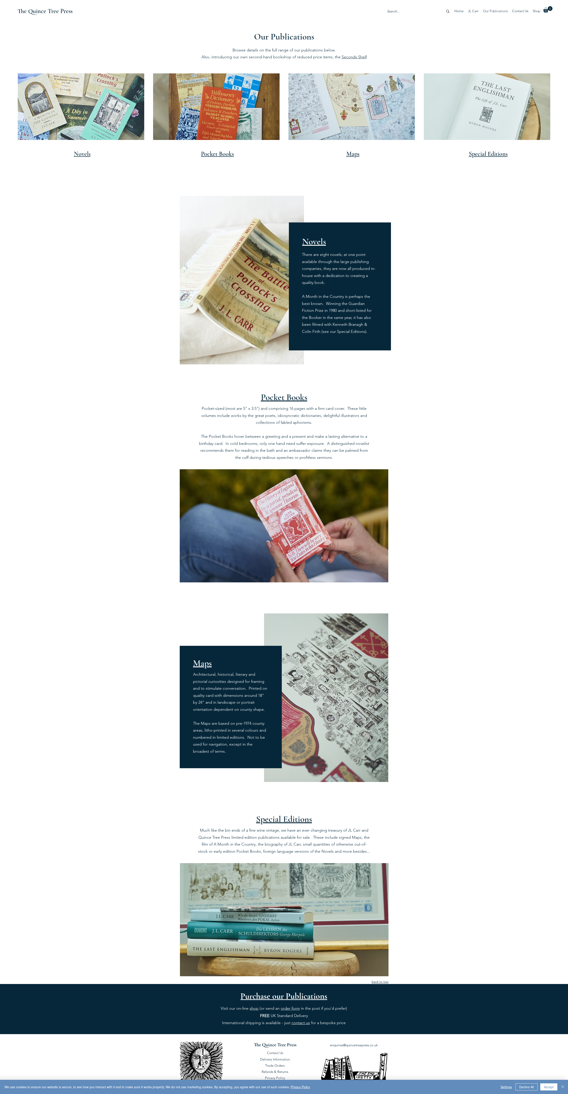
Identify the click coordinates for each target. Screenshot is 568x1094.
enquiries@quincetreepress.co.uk (354, 1045)
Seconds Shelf (354, 57)
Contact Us (275, 1053)
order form (290, 1008)
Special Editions (284, 819)
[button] (547, 9)
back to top (380, 982)
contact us (301, 1022)
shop (254, 1008)
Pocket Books (284, 397)
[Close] (562, 1086)
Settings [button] (506, 1087)
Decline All (526, 1087)
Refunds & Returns (275, 1072)
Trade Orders (275, 1065)
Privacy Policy (275, 1078)
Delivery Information (275, 1059)
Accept (549, 1087)
